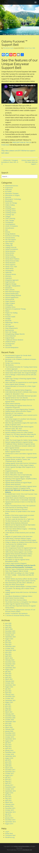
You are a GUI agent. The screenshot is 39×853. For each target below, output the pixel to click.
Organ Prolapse (10, 303)
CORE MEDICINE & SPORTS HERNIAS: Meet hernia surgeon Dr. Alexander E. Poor (21, 393)
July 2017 (8, 777)
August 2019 (9, 741)
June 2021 (8, 706)
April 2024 (8, 656)
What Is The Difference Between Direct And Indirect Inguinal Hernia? (19, 451)
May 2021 (8, 708)
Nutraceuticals (9, 299)
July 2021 (8, 704)
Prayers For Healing (11, 313)
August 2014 (9, 824)
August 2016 (9, 793)
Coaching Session (10, 212)
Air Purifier (8, 191)
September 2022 (10, 685)
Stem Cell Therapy (11, 332)
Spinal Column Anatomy (12, 403)
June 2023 (8, 673)
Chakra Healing (10, 205)
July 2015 (8, 814)
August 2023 (9, 669)
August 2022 (9, 687)
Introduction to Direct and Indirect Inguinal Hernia (20, 486)
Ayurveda (8, 197)
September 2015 (10, 812)
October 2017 (9, 773)
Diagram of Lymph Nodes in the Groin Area (18, 536)
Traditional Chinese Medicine (14, 340)
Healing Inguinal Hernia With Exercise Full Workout (21, 463)
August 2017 (9, 775)
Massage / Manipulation (12, 286)
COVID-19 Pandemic (11, 226)
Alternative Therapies (12, 193)
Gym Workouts (9, 241)
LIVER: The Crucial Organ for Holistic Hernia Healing (21, 440)
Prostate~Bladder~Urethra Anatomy (16, 430)
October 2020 (9, 719)
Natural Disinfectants (11, 293)
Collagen (8, 216)
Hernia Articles (9, 253)
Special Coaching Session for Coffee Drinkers (19, 432)
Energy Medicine (10, 234)
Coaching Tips (9, 214)
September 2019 (10, 739)
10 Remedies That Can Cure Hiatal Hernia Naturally (21, 371)
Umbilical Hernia (10, 342)
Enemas (7, 232)
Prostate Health (10, 317)
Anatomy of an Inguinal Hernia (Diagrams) (18, 390)
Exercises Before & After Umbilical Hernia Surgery (20, 540)
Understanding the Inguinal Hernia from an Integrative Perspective (18, 406)
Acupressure (9, 187)
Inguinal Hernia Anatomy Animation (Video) (18, 554)
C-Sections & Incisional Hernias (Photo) (17, 615)
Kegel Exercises (10, 282)
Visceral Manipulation (11, 347)
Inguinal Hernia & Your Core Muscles (16, 398)
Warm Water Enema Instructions (15, 527)
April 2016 (8, 800)
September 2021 (10, 700)
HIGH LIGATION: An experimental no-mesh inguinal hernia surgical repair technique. (21, 383)
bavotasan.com (27, 850)
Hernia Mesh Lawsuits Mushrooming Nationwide (20, 498)
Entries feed (9, 833)
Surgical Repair (9, 338)
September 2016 (10, 791)
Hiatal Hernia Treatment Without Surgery (18, 538)
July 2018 (8, 760)
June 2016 (8, 796)
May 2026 (8, 625)
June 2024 (8, 652)
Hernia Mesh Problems (12, 259)
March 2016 (8, 802)
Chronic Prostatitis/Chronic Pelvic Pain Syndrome (20, 506)
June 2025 (8, 642)
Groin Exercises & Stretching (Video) (16, 507)
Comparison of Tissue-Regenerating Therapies (19, 409)
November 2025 (10, 633)
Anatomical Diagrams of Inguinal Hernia (17, 488)
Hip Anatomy (9, 365)
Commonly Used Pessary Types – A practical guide (21, 457)
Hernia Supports (10, 265)
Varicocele (8, 345)
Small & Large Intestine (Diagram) (16, 563)
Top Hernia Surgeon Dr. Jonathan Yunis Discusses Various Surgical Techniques (20, 420)
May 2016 (8, 798)
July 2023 (8, 671)
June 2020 (8, 723)
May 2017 (8, 781)
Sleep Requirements (11, 328)
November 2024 (10, 646)
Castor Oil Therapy (11, 203)
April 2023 (8, 677)
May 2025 (8, 644)
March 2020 (8, 727)
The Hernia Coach (8, 48)
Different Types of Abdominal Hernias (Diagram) (20, 569)
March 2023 (8, 679)
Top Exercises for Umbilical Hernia (16, 544)
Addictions (8, 189)
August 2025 (9, 639)
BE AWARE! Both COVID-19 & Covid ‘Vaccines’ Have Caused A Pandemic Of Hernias (21, 495)
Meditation (8, 288)
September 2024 (10, 650)
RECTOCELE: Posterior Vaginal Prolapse (17, 477)
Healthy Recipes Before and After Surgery (18, 411)
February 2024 (9, 660)
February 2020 (9, 729)
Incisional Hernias (10, 274)
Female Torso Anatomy (12, 363)
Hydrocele (8, 272)
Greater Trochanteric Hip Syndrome (16, 613)
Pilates (7, 311)
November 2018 (10, 752)
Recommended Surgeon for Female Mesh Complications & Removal (18, 356)
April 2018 (8, 766)
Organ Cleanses (10, 301)
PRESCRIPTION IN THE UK (21, 142)
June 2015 (8, 816)
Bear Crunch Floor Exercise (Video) (16, 600)
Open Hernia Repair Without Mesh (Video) (18, 556)
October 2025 (9, 635)
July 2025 (8, 641)
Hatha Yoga (9, 243)
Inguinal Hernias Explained (13, 480)
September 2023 (10, 668)
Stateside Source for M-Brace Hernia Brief (18, 550)
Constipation (9, 222)
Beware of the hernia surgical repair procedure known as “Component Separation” (19, 516)
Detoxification (9, 228)
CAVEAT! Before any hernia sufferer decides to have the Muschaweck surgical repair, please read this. (21, 580)
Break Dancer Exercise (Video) (14, 598)
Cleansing (8, 207)
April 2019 (8, 748)
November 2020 (10, 718)
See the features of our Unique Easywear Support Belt (19, 64)
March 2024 (8, 658)
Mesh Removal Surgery (12, 291)
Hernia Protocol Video (12, 261)
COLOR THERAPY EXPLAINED (14, 546)
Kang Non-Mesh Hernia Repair (14, 584)
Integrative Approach (11, 280)
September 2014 (10, 822)
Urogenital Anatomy (11, 471)
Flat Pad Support (10, 239)
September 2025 (10, 637)
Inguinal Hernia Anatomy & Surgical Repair (18, 482)
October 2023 (9, 666)
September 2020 (10, 721)
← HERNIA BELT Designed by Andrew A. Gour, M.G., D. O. (9, 162)
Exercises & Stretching (12, 236)
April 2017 (8, 783)
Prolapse (8, 315)
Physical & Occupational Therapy (15, 309)
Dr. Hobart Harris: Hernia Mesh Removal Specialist (21, 396)
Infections (8, 276)
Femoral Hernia (10, 238)
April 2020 (8, 725)
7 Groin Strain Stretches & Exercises (16, 509)
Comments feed (10, 835)
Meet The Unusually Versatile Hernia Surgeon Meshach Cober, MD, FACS (19, 427)
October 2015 (9, 810)
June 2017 (8, 779)
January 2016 (9, 806)
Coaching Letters (10, 211)
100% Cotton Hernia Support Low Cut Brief (18, 552)
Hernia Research (10, 263)
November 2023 (10, 664)
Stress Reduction (10, 336)
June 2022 (8, 691)
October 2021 (9, 698)
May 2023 (8, 675)
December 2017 (10, 770)
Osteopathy (9, 305)
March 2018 (8, 768)
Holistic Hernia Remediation (19, 13)
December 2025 (10, 631)
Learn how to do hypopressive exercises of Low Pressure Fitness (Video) (20, 610)
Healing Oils (9, 245)
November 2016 (10, 787)
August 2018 (9, 758)
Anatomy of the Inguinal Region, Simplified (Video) (21, 479)
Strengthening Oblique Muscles (15, 334)
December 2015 (10, 808)
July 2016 (8, 795)
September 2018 (10, 756)
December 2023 (10, 662)
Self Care (8, 324)
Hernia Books (9, 255)
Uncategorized (9, 344)
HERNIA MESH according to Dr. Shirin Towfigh (19, 573)
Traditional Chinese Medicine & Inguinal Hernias (20, 444)
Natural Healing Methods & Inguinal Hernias (19, 442)
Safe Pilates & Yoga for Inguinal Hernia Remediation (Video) (17, 560)
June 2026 (8, 623)
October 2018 (9, 754)
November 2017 (10, 772)
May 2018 (8, 764)
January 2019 (9, 750)
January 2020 (9, 731)
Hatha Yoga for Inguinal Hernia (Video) (17, 604)
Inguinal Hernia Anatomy (13, 484)
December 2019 (10, 733)
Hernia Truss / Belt (29, 48)
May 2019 (8, 746)
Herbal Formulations (11, 249)
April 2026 (8, 627)
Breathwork (8, 201)
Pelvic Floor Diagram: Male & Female (16, 571)
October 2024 (9, 648)
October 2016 (9, 789)
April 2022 (8, 693)
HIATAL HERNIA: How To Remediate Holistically (20, 500)
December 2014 (10, 820)
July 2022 (8, 689)
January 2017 (9, 785)
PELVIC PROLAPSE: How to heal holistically (18, 475)
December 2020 (10, 716)
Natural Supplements (11, 297)
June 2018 (8, 762)
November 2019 (10, 735)
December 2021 (10, 696)
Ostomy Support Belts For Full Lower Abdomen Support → (29, 162)
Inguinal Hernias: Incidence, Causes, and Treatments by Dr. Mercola (17, 460)
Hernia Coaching (10, 257)
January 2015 (9, 818)
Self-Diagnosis (9, 326)
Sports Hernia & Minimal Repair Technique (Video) (21, 586)
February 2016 (9, 804)
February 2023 (9, 681)
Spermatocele (9, 330)
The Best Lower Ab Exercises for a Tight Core (19, 519)
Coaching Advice (10, 209)
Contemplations (10, 224)
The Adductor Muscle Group (14, 557)
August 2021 (9, 702)
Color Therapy (9, 220)
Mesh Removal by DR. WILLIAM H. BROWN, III (19, 583)
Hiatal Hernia (9, 268)
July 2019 (8, 743)
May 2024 (8, 654)
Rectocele (8, 320)
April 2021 (8, 710)
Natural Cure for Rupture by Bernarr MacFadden (20, 525)
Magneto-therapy (10, 284)
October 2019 (9, 737)
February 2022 (9, 694)
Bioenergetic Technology (13, 199)
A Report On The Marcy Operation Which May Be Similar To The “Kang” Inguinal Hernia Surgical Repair (20, 436)
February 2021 (9, 714)
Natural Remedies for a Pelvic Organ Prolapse (19, 465)
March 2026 (8, 629)
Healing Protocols (10, 247)
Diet (6, 230)
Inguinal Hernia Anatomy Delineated (16, 523)
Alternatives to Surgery (12, 195)
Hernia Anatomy (10, 251)
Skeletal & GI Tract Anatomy (14, 413)
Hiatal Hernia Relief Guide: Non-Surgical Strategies (21, 373)
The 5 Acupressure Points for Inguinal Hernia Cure (20, 548)
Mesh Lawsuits (9, 290)
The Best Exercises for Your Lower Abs (17, 521)
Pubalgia (8, 318)
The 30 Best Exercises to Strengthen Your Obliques (21, 602)
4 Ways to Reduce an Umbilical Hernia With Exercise (21, 542)
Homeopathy (9, 270)
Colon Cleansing (10, 218)
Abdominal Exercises (11, 186)
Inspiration (8, 278)
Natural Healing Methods (13, 295)
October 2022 (9, 683)
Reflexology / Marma (11, 322)
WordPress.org (9, 837)
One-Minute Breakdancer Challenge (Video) (18, 596)
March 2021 (8, 712)
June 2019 (8, 745)
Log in (7, 831)
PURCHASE (5, 145)
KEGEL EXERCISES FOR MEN (14, 473)
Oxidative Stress (10, 307)
